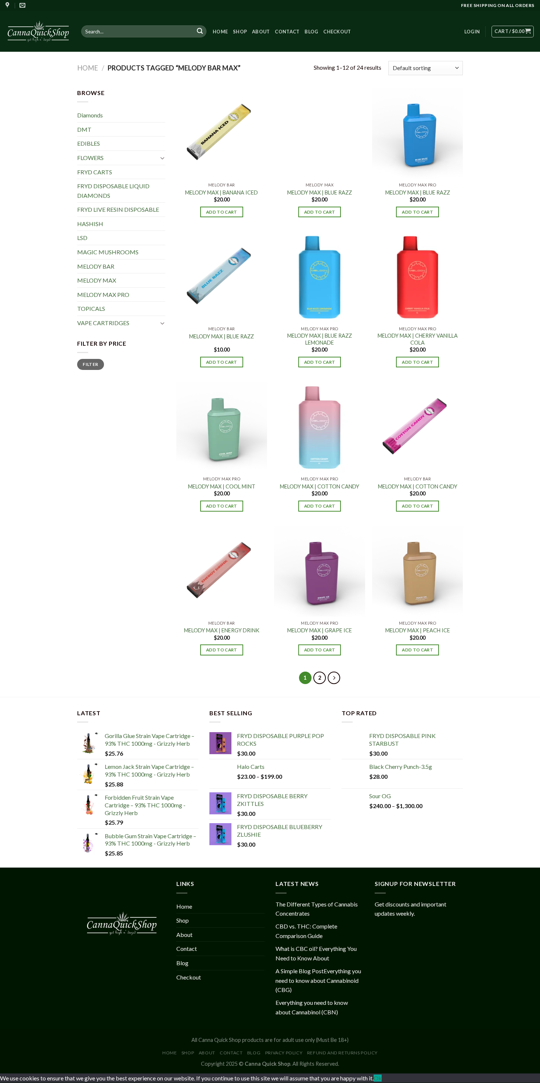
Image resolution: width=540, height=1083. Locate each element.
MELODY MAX (96, 280)
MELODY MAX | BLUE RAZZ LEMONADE (319, 339)
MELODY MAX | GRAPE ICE (319, 630)
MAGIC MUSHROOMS (107, 251)
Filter (90, 364)
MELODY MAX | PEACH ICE (417, 630)
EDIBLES (88, 143)
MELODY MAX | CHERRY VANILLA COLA (418, 339)
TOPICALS (91, 308)
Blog (311, 31)
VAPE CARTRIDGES (103, 322)
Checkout (337, 31)
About (261, 31)
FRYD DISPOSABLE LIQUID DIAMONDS (113, 190)
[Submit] (200, 31)
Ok (378, 1078)
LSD (82, 237)
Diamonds (90, 115)
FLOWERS (90, 157)
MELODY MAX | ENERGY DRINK (221, 630)
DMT (84, 129)
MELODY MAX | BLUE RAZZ (319, 192)
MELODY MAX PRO (103, 294)
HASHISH (90, 223)
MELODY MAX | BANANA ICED (221, 192)
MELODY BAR (95, 266)
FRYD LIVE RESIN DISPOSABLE (118, 209)
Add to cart (221, 212)
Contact (287, 31)
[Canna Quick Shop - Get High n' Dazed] (38, 31)
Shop (240, 31)
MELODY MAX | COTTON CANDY (319, 486)
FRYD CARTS (94, 171)
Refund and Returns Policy (342, 1052)
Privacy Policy (284, 1052)
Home (220, 31)
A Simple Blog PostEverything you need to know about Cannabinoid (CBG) (318, 980)
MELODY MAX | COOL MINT (221, 486)
